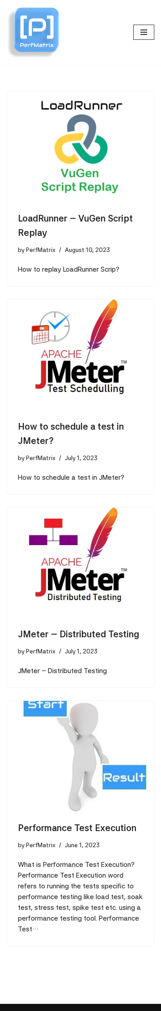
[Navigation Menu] (143, 32)
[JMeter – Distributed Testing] (80, 563)
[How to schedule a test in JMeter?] (80, 354)
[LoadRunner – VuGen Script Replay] (80, 147)
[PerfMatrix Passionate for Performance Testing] (33, 32)
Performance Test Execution (77, 828)
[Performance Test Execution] (80, 756)
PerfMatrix (40, 249)
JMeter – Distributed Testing (78, 634)
